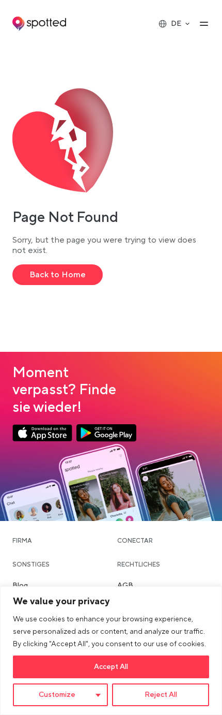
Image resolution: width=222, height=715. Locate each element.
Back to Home (57, 275)
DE (176, 23)
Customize (57, 694)
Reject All (161, 694)
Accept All (111, 667)
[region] (111, 650)
